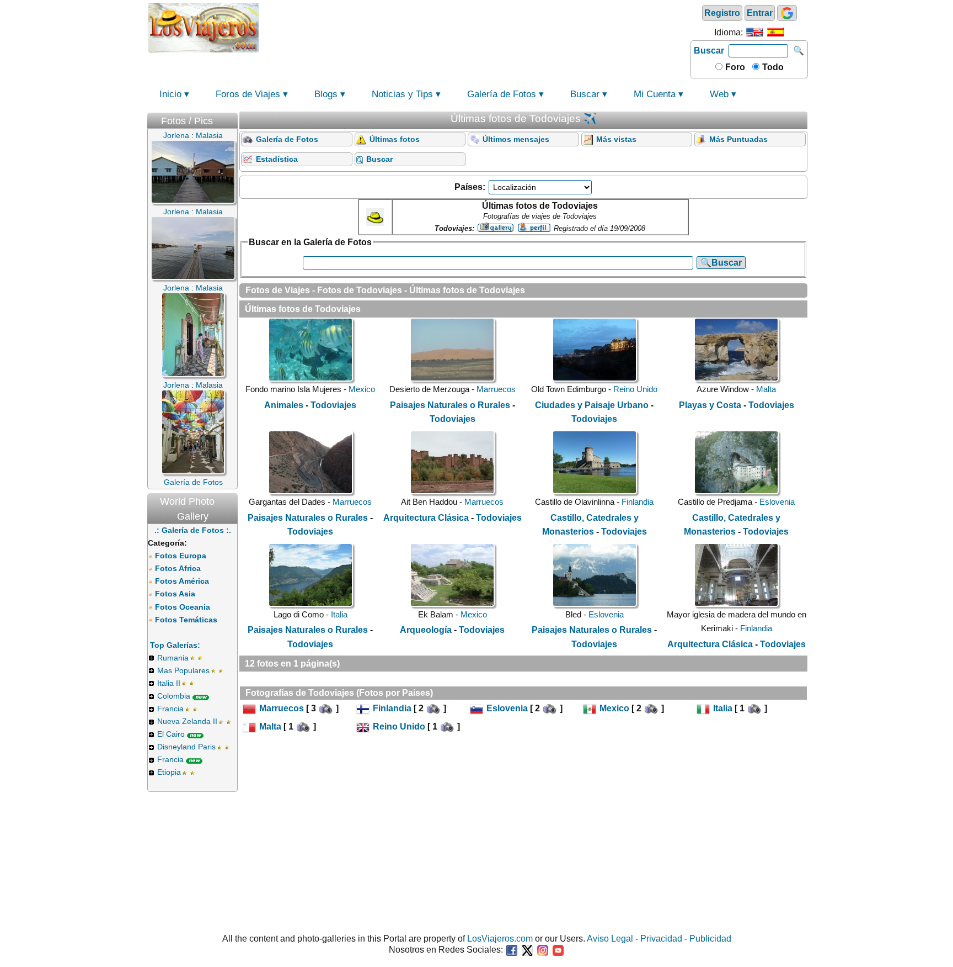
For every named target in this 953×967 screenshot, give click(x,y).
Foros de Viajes (248, 94)
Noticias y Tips (402, 94)
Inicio (170, 94)
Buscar (709, 50)
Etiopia (169, 772)
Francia (170, 708)
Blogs (326, 94)
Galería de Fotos (501, 94)
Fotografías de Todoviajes (299, 692)
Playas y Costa (710, 405)
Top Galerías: (175, 645)
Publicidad (710, 938)
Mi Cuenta (655, 94)
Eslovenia (777, 501)
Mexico (362, 389)
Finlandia (638, 501)
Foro (734, 67)
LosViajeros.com (500, 938)
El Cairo (171, 734)
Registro (722, 13)
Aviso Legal (610, 938)
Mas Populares (183, 670)
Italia (339, 614)
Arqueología (426, 630)
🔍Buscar (721, 262)
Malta (766, 389)
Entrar (760, 13)
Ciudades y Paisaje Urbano (592, 405)
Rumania (173, 657)
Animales (283, 405)
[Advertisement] (475, 26)
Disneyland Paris (186, 746)
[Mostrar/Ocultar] (232, 118)
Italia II (168, 683)
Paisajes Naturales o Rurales (450, 405)
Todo (772, 67)
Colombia (173, 695)
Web (719, 94)
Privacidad (661, 938)
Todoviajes (333, 405)
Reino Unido (635, 389)
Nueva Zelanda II (187, 721)
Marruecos (496, 389)
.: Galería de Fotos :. (192, 530)
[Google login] (787, 13)
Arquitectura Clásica (426, 517)
